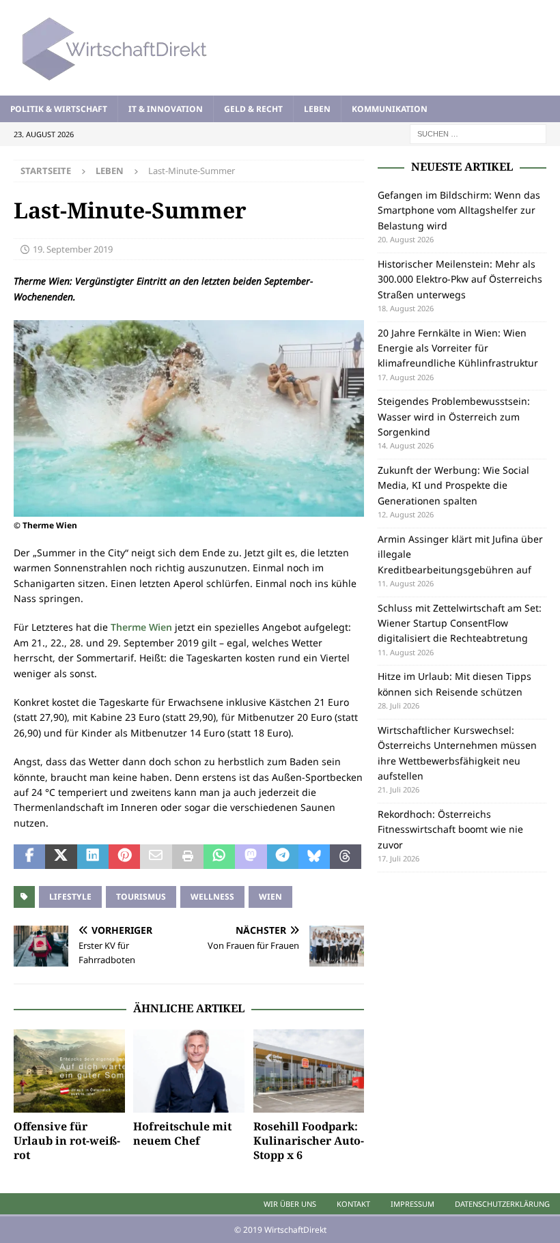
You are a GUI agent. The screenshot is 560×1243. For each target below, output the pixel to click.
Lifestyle (70, 896)
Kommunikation (390, 109)
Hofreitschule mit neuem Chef (182, 1133)
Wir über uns (290, 1204)
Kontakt (353, 1204)
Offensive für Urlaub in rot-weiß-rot (67, 1140)
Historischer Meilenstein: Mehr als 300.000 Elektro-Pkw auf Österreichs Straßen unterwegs (460, 279)
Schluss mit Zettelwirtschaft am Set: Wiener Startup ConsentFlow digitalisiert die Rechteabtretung (460, 623)
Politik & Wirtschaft (58, 109)
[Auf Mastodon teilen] (250, 856)
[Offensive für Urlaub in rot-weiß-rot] (69, 1071)
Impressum (412, 1204)
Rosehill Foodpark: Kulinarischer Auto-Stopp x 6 (308, 1140)
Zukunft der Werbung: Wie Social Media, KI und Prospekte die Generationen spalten (453, 485)
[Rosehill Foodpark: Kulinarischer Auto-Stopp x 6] (309, 1071)
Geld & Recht (253, 109)
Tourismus (141, 896)
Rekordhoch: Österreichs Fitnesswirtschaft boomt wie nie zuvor (450, 829)
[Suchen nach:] (478, 132)
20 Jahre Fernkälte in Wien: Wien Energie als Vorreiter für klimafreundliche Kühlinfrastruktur (458, 348)
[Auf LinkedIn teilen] (93, 856)
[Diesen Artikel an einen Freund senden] (155, 856)
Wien (270, 896)
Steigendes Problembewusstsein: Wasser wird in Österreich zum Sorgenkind (454, 416)
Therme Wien (141, 626)
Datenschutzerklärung (502, 1204)
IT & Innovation (165, 109)
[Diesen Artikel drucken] (188, 856)
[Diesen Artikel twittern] (60, 856)
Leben (317, 109)
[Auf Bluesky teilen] (314, 856)
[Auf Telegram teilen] (282, 856)
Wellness (212, 896)
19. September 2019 (73, 249)
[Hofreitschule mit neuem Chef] (188, 1071)
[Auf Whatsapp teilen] (219, 856)
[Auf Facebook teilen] (29, 856)
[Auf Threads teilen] (345, 856)
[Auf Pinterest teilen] (124, 856)
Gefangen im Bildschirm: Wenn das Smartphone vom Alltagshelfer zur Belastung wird (459, 210)
